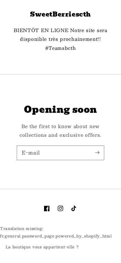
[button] (60, 62)
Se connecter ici (97, 247)
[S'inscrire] (97, 153)
